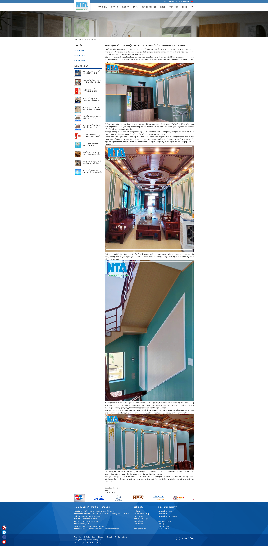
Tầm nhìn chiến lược (141, 519)
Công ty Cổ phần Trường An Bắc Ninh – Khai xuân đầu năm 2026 (91, 82)
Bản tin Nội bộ (80, 50)
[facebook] (178, 538)
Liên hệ (184, 7)
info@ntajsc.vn (84, 524)
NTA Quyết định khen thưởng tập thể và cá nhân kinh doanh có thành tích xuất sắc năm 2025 (91, 101)
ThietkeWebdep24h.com (94, 543)
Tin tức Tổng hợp (81, 60)
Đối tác (136, 526)
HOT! (118, 488)
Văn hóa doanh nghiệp (141, 514)
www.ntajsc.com (98, 526)
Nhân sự (137, 511)
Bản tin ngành (80, 55)
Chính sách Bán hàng (165, 511)
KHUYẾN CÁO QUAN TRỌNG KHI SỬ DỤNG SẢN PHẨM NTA (91, 136)
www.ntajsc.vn (86, 526)
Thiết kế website (79, 543)
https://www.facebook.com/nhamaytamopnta (104, 529)
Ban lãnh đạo (138, 524)
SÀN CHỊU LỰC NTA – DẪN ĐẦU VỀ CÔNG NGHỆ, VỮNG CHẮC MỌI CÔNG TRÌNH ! (91, 74)
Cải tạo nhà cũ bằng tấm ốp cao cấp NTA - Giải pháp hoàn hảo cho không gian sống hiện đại (91, 164)
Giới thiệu (114, 7)
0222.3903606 (82, 516)
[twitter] (182, 538)
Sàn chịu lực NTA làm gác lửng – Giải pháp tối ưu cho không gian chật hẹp (91, 109)
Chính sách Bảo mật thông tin (168, 516)
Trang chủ (103, 7)
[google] (187, 538)
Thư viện (110, 537)
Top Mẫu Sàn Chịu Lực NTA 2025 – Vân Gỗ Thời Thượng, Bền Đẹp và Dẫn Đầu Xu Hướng (91, 119)
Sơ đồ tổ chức (138, 521)
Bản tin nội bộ (110, 493)
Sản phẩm (125, 7)
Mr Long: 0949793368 (90, 521)
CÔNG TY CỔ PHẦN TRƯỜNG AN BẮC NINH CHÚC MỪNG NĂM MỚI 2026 (90, 92)
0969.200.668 (184, 1)
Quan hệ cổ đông (149, 7)
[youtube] (192, 538)
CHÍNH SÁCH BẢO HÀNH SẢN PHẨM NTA (90, 144)
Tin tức (162, 7)
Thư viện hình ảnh (140, 529)
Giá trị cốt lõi (138, 516)
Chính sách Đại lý (163, 514)
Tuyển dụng (173, 7)
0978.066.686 (172, 1)
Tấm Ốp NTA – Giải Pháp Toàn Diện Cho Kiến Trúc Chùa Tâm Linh (91, 154)
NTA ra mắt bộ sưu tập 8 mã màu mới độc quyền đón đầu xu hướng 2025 (92, 172)
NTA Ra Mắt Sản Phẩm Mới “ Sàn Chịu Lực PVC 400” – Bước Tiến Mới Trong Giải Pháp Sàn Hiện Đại (91, 128)
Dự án (135, 7)
